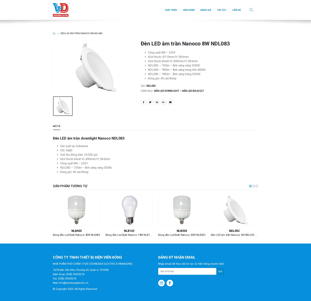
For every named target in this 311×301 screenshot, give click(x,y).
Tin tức (221, 9)
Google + (163, 102)
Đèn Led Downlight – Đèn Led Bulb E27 (179, 90)
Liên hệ (236, 9)
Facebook (144, 102)
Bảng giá (205, 9)
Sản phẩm (189, 9)
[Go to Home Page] (54, 33)
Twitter (150, 102)
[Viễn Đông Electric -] (61, 9)
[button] (250, 186)
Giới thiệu (171, 9)
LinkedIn (157, 102)
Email (170, 102)
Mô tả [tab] (56, 126)
